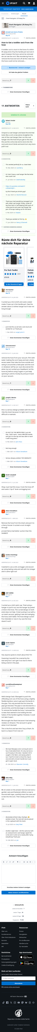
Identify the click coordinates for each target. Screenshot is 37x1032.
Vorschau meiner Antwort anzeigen (18, 887)
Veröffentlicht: (10, 38)
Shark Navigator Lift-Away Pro (15, 18)
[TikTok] (3, 1002)
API (3, 946)
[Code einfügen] (10, 862)
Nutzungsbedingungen (9, 962)
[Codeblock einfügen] (24, 862)
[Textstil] (19, 862)
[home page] (11, 3)
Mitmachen (22, 937)
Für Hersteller (23, 946)
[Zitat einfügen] (27, 862)
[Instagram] (15, 1002)
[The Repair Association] (33, 1002)
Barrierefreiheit (6, 956)
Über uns (4, 931)
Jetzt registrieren (27, 9)
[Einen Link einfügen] (13, 862)
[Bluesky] (26, 1003)
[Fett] (3, 862)
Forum (24, 14)
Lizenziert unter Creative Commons (18, 1025)
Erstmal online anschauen (11, 987)
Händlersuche (23, 943)
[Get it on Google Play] (27, 963)
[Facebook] (7, 1002)
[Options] (3, 18)
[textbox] (18, 874)
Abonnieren (18, 983)
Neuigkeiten (23, 934)
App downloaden (25, 952)
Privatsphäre (6, 959)
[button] (24, 3)
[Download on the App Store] (26, 957)
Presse (21, 931)
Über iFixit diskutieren (9, 937)
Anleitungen (15, 14)
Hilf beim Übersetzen (17, 996)
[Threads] (30, 1002)
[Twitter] (11, 1002)
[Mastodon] (22, 1002)
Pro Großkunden (24, 940)
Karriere (4, 940)
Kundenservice (6, 934)
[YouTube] (19, 1002)
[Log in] (34, 3)
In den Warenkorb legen (14, 284)
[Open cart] (29, 3)
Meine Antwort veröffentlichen (18, 892)
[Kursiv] (6, 862)
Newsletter (5, 943)
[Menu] (3, 3)
